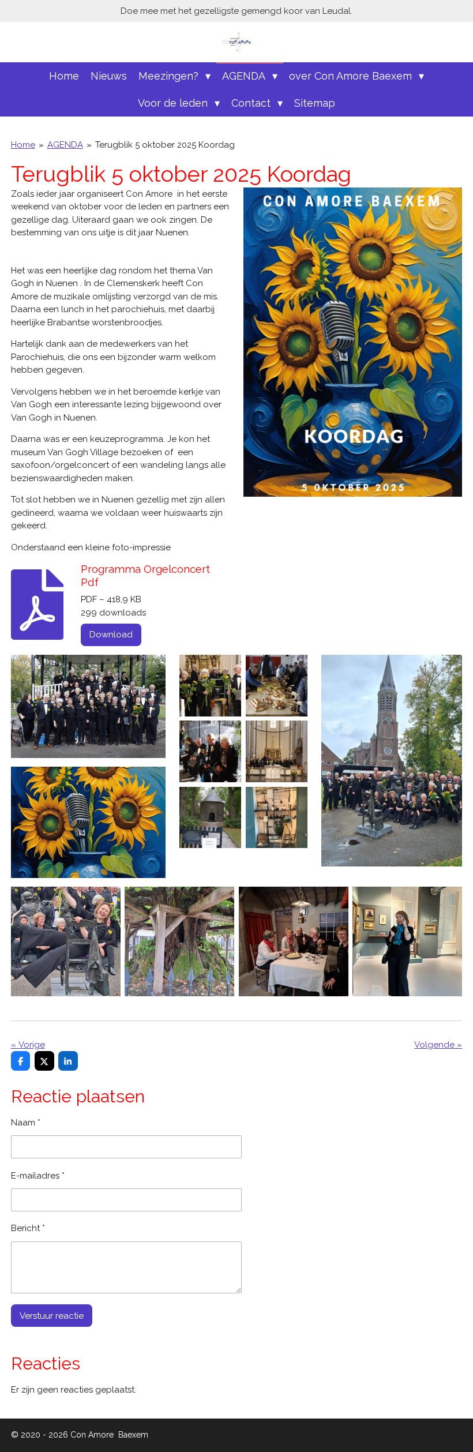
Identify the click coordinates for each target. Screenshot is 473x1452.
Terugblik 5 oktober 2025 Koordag (165, 145)
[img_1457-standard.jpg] (276, 817)
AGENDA (65, 145)
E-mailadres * (38, 1175)
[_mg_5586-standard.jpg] (210, 817)
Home (23, 145)
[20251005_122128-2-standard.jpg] (66, 942)
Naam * (25, 1122)
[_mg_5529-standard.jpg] (276, 752)
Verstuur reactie (52, 1316)
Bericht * (28, 1228)
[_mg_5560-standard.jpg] (210, 685)
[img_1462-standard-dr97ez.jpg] (408, 942)
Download (111, 634)
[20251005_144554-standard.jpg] (179, 942)
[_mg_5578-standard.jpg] (276, 685)
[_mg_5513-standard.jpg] (210, 752)
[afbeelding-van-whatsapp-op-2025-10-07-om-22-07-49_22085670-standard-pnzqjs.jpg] (293, 942)
